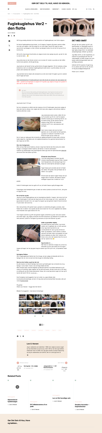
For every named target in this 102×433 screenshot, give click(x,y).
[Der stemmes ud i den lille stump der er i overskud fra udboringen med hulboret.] (38, 304)
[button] (8, 9)
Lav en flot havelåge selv (61, 398)
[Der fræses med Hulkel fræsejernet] (53, 311)
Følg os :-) (12, 3)
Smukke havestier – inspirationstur (82, 405)
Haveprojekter (16, 13)
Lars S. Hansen (11, 32)
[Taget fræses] (38, 318)
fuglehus (54, 330)
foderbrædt (26, 330)
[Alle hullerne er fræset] (30, 311)
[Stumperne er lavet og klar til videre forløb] (30, 297)
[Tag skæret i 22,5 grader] (46, 297)
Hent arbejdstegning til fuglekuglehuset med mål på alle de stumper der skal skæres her (42, 80)
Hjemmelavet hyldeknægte (12, 400)
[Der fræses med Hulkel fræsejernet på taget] (29, 167)
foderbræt (34, 330)
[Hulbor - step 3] (30, 304)
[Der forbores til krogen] (38, 311)
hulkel (59, 330)
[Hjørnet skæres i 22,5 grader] (38, 297)
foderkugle (40, 330)
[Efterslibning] (61, 304)
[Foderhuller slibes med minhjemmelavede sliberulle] (22, 311)
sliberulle (63, 150)
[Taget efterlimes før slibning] (29, 233)
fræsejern (48, 330)
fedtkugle (20, 330)
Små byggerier (19, 19)
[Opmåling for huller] (29, 124)
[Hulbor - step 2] (22, 304)
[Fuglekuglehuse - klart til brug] (22, 297)
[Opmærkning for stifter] (46, 318)
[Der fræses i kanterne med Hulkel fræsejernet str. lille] (46, 304)
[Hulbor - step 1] (61, 297)
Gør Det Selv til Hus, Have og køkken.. (51, 3)
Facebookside (24, 281)
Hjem (9, 13)
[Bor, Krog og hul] (46, 311)
